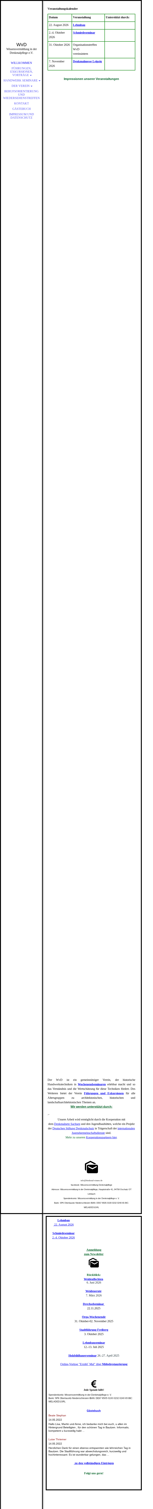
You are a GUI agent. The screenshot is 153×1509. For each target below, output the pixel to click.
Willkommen (21, 62)
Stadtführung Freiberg (93, 1329)
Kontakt (21, 103)
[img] (21, 26)
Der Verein (21, 85)
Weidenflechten (93, 1279)
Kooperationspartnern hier (101, 1137)
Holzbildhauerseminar (82, 1355)
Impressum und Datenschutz (21, 116)
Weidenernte (93, 1291)
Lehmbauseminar (94, 1342)
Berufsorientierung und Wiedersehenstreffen (21, 95)
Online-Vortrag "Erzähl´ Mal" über (93, 1364)
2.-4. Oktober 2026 (63, 1237)
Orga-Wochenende (94, 1316)
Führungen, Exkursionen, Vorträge (21, 72)
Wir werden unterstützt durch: (92, 1106)
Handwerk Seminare (21, 80)
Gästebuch (21, 108)
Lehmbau (79, 25)
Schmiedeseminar (84, 32)
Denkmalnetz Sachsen (67, 1123)
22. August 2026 (63, 1224)
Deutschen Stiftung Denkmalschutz (73, 1128)
